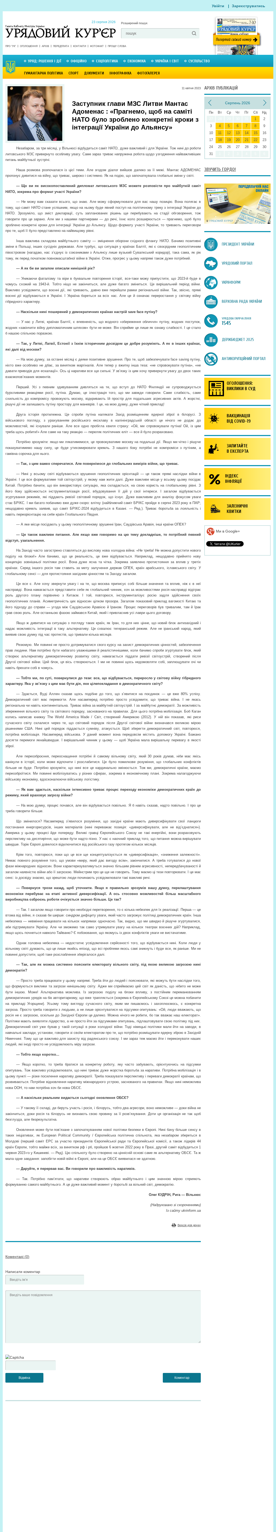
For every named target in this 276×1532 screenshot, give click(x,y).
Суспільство (199, 61)
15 (255, 133)
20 (238, 140)
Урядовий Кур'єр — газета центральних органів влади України (60, 26)
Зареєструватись (248, 6)
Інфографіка (120, 73)
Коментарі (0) (17, 1256)
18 (220, 140)
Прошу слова (117, 46)
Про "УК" (10, 46)
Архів (45, 46)
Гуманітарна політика (43, 73)
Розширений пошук (134, 23)
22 (255, 140)
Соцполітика (107, 61)
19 (229, 140)
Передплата (61, 46)
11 (220, 133)
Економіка (136, 61)
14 (247, 133)
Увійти (218, 6)
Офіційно (79, 61)
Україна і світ (167, 61)
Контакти (79, 46)
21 (247, 140)
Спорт (73, 73)
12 (229, 133)
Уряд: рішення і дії (44, 61)
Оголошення (29, 46)
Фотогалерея (148, 73)
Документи (94, 73)
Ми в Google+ (227, 531)
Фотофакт (97, 46)
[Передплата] (237, 222)
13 (238, 133)
